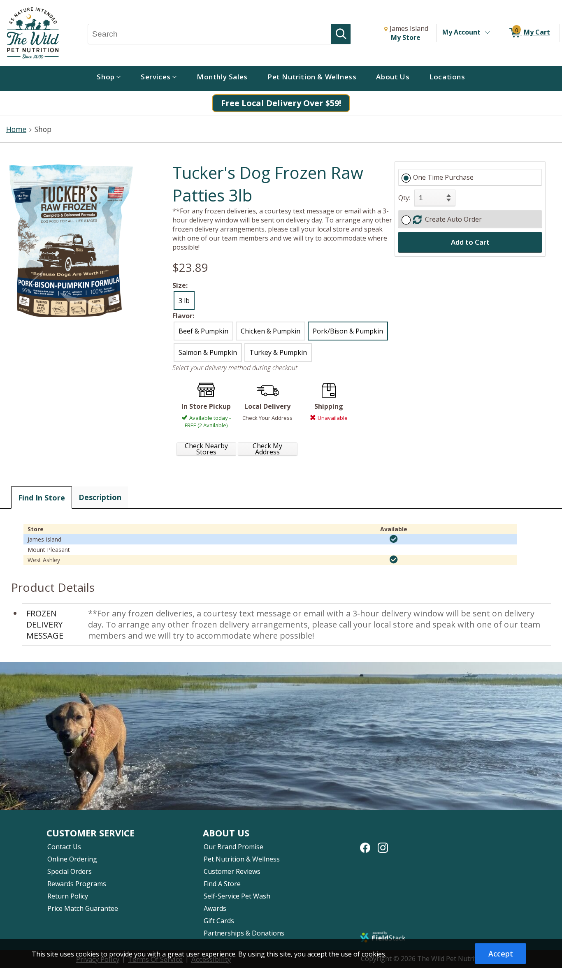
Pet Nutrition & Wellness (242, 859)
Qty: (404, 197)
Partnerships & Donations (244, 933)
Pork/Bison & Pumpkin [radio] (348, 331)
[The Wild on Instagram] (383, 843)
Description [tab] (100, 497)
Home (16, 129)
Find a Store (222, 883)
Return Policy (67, 896)
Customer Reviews (232, 871)
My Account (461, 32)
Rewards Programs (76, 883)
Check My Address (267, 449)
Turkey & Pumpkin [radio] (278, 352)
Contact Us (64, 846)
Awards (215, 908)
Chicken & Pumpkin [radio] (270, 331)
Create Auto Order (452, 219)
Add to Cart (470, 242)
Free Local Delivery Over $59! (281, 103)
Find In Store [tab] (41, 498)
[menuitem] (109, 78)
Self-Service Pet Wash (237, 896)
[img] (394, 539)
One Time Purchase (443, 177)
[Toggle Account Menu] (487, 33)
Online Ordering (72, 859)
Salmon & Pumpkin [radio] (208, 352)
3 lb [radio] (184, 300)
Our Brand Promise (233, 846)
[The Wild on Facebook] (365, 843)
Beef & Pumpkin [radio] (203, 331)
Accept (500, 954)
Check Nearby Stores (206, 449)
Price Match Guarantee (82, 908)
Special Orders (69, 871)
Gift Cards (219, 920)
